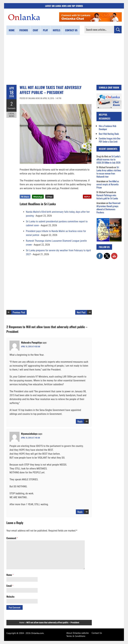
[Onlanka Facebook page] (99, 254)
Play (45, 30)
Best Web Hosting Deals (109, 133)
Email (9, 586)
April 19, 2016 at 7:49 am (30, 437)
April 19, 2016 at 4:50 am (30, 346)
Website (10, 596)
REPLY (87, 196)
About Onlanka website (77, 633)
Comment (12, 538)
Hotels (56, 30)
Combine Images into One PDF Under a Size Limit (109, 140)
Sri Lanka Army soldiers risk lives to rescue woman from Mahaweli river (108, 171)
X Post (49, 196)
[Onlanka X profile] (107, 254)
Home (12, 30)
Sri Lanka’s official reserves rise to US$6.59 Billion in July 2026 (108, 159)
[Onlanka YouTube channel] (114, 254)
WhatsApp (37, 196)
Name (9, 575)
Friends (23, 30)
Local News (12, 114)
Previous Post (19, 312)
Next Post (81, 312)
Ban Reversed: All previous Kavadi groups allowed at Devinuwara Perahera (108, 207)
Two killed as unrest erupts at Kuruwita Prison (107, 184)
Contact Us (97, 633)
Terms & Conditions (75, 636)
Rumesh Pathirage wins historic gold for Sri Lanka (107, 196)
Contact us (71, 30)
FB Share (25, 196)
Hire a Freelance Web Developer (107, 127)
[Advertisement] (64, 60)
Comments (11, 108)
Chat (35, 30)
